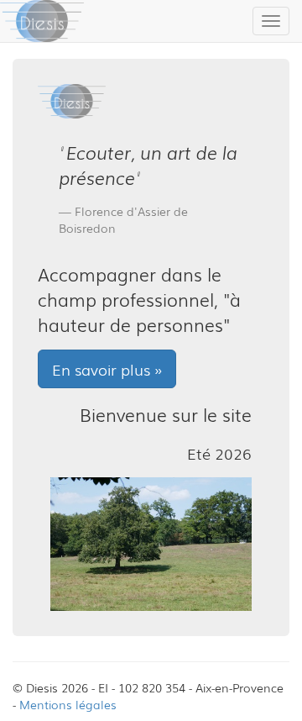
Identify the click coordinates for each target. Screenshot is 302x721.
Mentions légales (68, 704)
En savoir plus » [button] (107, 369)
